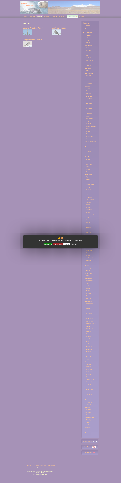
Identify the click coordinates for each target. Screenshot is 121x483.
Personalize (66, 244)
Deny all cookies (58, 244)
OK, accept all (48, 244)
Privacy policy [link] (74, 244)
